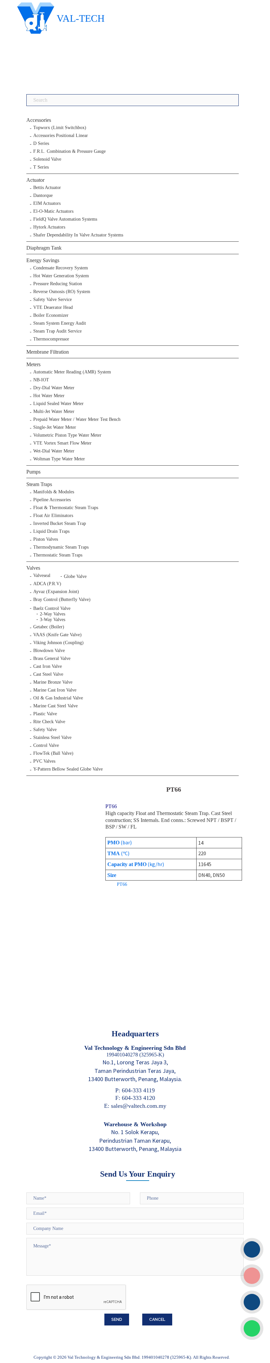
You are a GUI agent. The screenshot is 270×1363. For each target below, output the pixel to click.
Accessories (38, 120)
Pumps (33, 472)
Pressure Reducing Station (57, 284)
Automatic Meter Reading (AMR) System (72, 372)
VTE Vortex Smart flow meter (62, 443)
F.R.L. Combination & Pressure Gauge (69, 151)
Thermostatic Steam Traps (57, 555)
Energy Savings (42, 260)
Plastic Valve (45, 714)
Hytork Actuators (49, 227)
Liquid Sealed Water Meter (58, 403)
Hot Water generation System (61, 276)
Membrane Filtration (47, 352)
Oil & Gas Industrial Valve (58, 698)
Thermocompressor (51, 339)
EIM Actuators (47, 203)
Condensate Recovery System (60, 268)
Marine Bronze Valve (52, 682)
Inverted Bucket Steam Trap (59, 523)
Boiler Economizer (50, 315)
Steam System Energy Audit (59, 323)
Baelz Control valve (51, 608)
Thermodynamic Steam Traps (61, 547)
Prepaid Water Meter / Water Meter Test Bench (77, 419)
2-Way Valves (52, 614)
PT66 (122, 884)
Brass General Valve (51, 658)
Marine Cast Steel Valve (55, 706)
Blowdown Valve (49, 650)
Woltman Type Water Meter (59, 459)
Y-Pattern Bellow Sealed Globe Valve (68, 769)
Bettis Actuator (47, 187)
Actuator (35, 180)
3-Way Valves (52, 619)
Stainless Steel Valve (52, 737)
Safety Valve (45, 729)
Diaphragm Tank (44, 248)
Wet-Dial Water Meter (53, 451)
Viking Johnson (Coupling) (58, 643)
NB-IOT (41, 380)
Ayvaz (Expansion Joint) (56, 591)
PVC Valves (44, 761)
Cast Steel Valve (48, 674)
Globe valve (75, 576)
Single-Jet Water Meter (54, 427)
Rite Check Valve (49, 722)
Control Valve (46, 745)
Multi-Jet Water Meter (53, 411)
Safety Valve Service (52, 299)
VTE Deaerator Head (53, 307)
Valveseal (41, 575)
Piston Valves (45, 539)
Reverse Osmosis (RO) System (61, 291)
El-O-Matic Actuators (53, 211)
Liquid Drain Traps (51, 531)
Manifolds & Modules (53, 492)
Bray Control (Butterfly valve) (62, 599)
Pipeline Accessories (52, 500)
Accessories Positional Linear (60, 135)
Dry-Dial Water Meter (53, 388)
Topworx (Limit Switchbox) (59, 127)
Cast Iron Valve (47, 666)
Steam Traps (39, 484)
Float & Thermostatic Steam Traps (65, 507)
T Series (41, 167)
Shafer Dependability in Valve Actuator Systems (78, 235)
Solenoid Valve (47, 159)
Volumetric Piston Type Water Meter (67, 435)
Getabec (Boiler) (48, 627)
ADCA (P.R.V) (47, 584)
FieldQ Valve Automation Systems (65, 219)
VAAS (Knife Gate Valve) (57, 635)
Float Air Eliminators (53, 515)
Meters (33, 364)
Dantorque (43, 195)
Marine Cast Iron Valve (54, 690)
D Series (41, 143)
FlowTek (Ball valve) (53, 753)
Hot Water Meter (49, 396)
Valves (33, 568)
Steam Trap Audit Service (57, 331)
